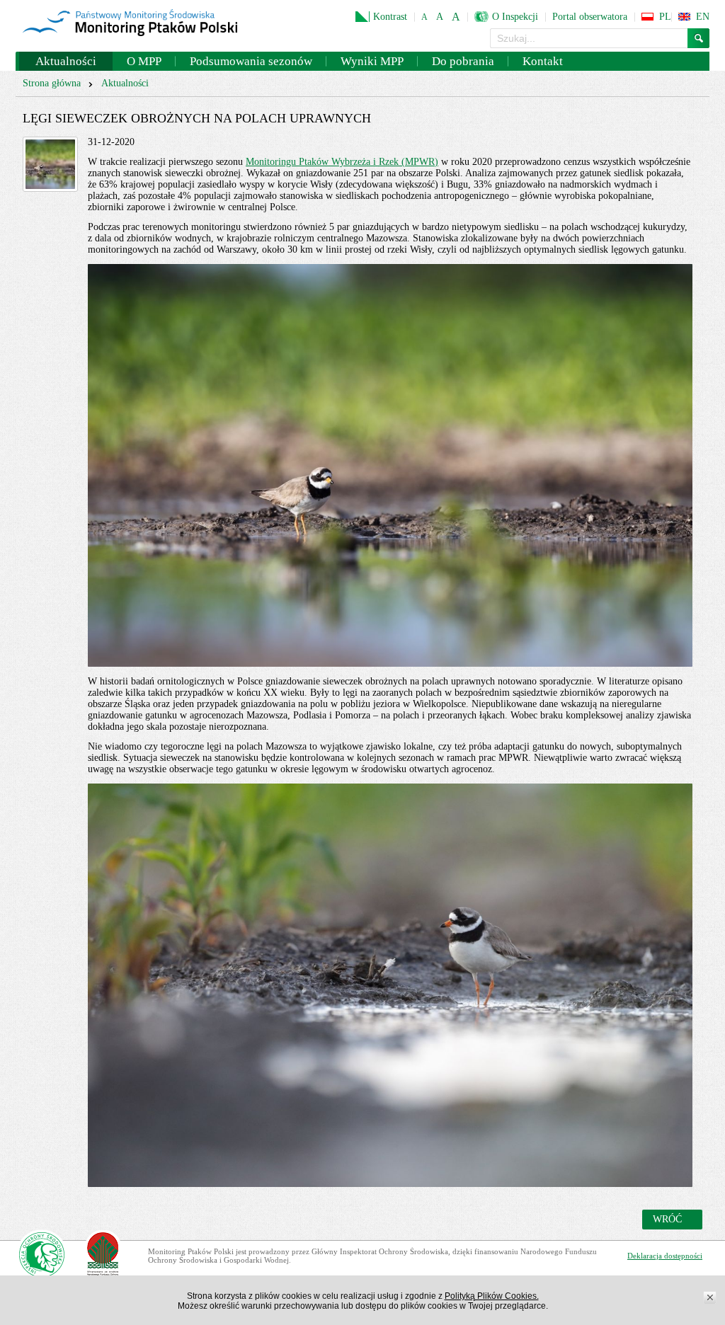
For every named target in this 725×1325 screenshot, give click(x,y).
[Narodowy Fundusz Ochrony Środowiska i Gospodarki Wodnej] (103, 1256)
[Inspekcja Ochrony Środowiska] (41, 1256)
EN (702, 16)
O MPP (144, 61)
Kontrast (390, 16)
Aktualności (65, 61)
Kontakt (543, 61)
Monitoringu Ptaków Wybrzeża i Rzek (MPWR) (342, 161)
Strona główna (52, 83)
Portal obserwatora (589, 16)
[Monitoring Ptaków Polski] (130, 23)
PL (665, 16)
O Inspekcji (515, 16)
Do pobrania (463, 61)
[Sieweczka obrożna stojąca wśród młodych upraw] (50, 164)
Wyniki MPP (372, 61)
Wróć (667, 1219)
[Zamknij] (710, 1297)
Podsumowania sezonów (251, 61)
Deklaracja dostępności (664, 1255)
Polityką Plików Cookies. (492, 1296)
